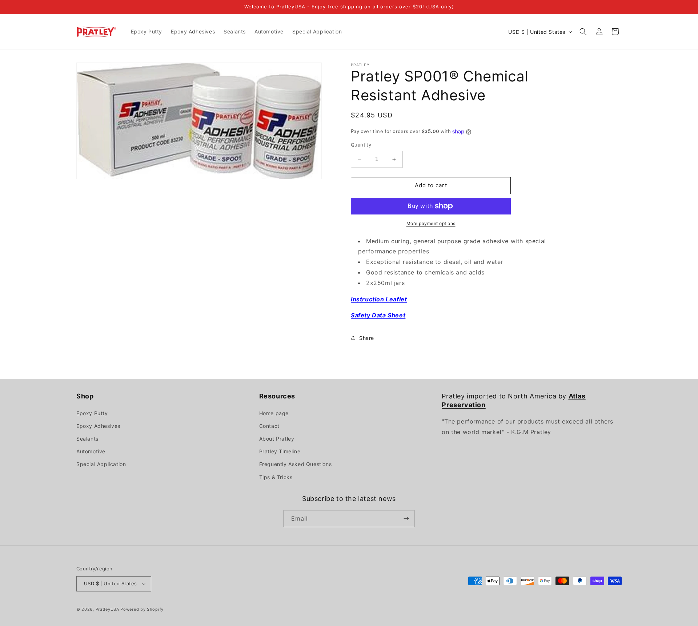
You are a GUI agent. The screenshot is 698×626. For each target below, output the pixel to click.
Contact (269, 426)
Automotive (90, 451)
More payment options (431, 223)
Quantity (361, 145)
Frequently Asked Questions (295, 464)
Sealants (87, 439)
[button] (583, 32)
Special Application (101, 464)
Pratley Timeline (280, 451)
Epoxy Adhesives (98, 426)
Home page (274, 413)
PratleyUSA (107, 609)
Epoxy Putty (92, 413)
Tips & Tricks (276, 477)
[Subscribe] (406, 518)
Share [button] (366, 338)
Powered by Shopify (142, 609)
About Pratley (276, 439)
